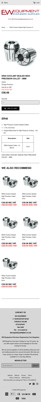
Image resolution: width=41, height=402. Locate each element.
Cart (37, 3)
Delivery (10, 375)
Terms (30, 375)
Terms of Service (14, 378)
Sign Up (35, 365)
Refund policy (26, 378)
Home (3, 27)
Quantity (4, 99)
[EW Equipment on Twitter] (30, 384)
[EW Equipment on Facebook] (34, 384)
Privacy (23, 375)
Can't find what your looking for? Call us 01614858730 (19, 380)
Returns (17, 375)
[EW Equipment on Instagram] (37, 384)
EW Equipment (21, 390)
